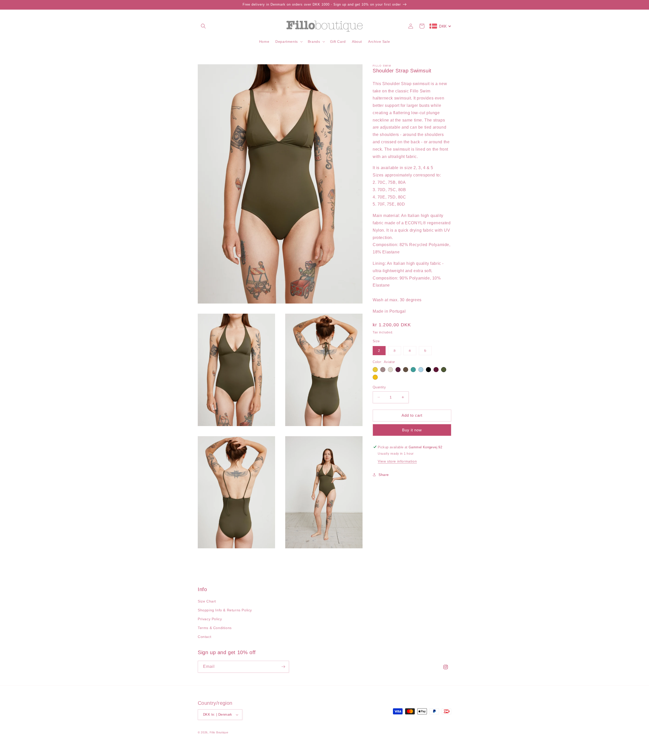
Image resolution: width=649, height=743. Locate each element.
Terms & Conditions (215, 628)
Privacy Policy (210, 619)
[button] (203, 26)
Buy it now (412, 430)
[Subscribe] (283, 667)
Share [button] (383, 475)
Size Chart (207, 601)
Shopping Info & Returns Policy (225, 610)
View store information (397, 461)
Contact (204, 637)
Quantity (379, 387)
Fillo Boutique (219, 732)
